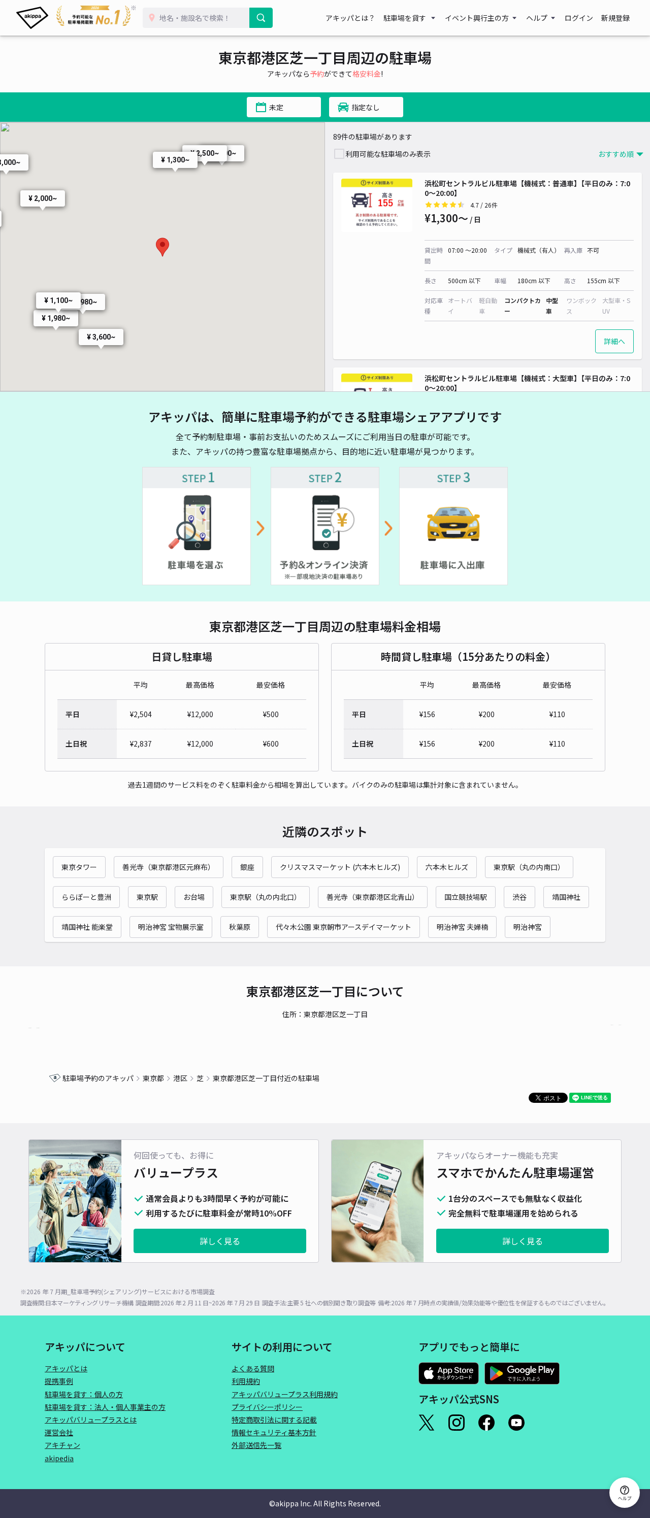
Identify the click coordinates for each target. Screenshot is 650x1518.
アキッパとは (66, 1368)
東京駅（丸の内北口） (265, 897)
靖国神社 (566, 897)
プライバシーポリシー (267, 1407)
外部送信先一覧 (256, 1445)
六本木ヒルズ (447, 867)
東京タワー (79, 867)
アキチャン (62, 1445)
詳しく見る (220, 1241)
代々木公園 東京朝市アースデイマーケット (343, 927)
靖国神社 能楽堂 (87, 927)
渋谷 (519, 897)
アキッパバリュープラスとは (91, 1419)
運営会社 (59, 1432)
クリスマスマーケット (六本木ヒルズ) (340, 867)
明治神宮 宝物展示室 (171, 927)
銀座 (247, 867)
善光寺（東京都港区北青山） (373, 897)
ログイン (579, 18)
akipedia (59, 1458)
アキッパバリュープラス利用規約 (285, 1394)
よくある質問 (253, 1368)
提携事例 (59, 1381)
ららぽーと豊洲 (86, 897)
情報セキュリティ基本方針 (274, 1432)
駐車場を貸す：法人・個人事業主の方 (105, 1407)
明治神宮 (527, 927)
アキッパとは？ (350, 18)
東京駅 (147, 897)
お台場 (194, 897)
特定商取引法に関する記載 (274, 1419)
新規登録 (615, 18)
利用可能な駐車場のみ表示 (388, 154)
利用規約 (246, 1381)
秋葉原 (239, 927)
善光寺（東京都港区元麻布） (168, 867)
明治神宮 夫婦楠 (462, 927)
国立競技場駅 (465, 897)
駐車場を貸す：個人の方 (84, 1394)
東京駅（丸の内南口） (529, 867)
